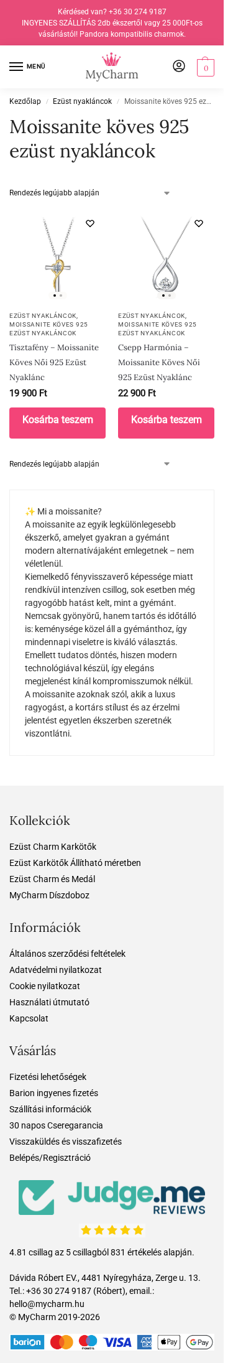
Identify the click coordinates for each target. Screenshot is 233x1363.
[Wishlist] (90, 223)
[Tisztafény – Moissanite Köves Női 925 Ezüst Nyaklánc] (57, 256)
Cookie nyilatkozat (44, 986)
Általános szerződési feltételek (67, 954)
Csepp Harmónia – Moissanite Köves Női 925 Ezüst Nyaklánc (159, 362)
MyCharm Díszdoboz (49, 895)
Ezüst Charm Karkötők (52, 847)
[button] (204, 67)
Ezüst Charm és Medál (52, 879)
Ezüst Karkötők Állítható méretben (75, 863)
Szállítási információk (50, 1109)
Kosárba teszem (57, 420)
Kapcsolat (28, 1018)
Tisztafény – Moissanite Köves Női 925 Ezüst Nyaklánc (54, 362)
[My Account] (178, 66)
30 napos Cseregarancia (56, 1125)
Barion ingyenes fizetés (53, 1093)
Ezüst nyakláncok (82, 101)
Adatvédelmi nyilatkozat (55, 970)
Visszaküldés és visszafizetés (65, 1142)
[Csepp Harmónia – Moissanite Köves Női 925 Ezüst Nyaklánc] (166, 256)
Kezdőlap (25, 101)
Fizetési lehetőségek (47, 1077)
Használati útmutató (49, 1002)
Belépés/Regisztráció (50, 1158)
